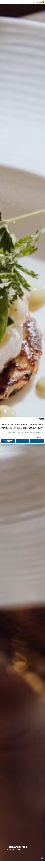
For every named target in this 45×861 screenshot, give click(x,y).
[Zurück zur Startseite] (40, 2)
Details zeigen (38, 437)
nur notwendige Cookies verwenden (8, 441)
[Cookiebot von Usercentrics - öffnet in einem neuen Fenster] (39, 419)
